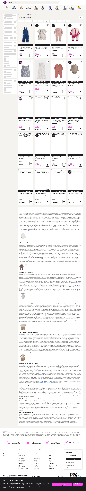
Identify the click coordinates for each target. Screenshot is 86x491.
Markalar (5, 453)
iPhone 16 (50, 458)
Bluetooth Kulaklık (37, 463)
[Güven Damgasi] (80, 477)
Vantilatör (50, 461)
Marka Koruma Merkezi (7, 452)
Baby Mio (42, 435)
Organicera (54, 434)
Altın (34, 452)
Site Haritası (20, 463)
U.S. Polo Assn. (29, 432)
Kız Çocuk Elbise (52, 453)
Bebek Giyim (15, 11)
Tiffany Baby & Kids (75, 432)
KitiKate (16, 434)
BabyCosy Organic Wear (66, 432)
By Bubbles (20, 434)
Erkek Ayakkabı (36, 465)
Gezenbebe (54, 435)
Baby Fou (26, 435)
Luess (34, 435)
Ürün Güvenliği (21, 461)
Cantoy (38, 434)
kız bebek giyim (30, 230)
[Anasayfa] (4, 11)
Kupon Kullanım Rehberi (23, 465)
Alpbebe (74, 434)
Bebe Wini (46, 435)
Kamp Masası (51, 468)
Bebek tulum (73, 285)
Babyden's (42, 434)
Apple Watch (36, 461)
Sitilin (8, 435)
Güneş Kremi (51, 463)
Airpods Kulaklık (37, 458)
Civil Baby (28, 21)
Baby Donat (46, 434)
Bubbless (78, 434)
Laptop (50, 460)
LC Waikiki (73, 435)
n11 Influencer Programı (23, 468)
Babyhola (35, 434)
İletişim (4, 455)
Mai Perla (60, 432)
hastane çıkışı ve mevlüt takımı (46, 382)
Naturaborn (38, 435)
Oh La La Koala (52, 432)
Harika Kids (16, 435)
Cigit (35, 21)
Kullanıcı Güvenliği (21, 460)
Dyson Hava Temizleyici (53, 465)
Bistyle (13, 434)
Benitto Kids (30, 435)
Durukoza (50, 435)
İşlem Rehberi (21, 458)
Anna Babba (78, 435)
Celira (70, 435)
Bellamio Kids (59, 434)
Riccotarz (70, 434)
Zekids (50, 434)
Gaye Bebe (66, 21)
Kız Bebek (21, 11)
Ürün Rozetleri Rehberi (22, 466)
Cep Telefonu (36, 468)
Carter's (4, 435)
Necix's (63, 434)
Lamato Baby (5, 434)
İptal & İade (20, 457)
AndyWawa (43, 432)
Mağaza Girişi (73, 455)
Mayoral (66, 434)
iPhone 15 (50, 452)
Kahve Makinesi (51, 466)
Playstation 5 (36, 460)
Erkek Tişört (36, 466)
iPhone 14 (35, 455)
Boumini (31, 434)
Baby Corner (59, 435)
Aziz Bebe (34, 432)
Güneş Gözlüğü (51, 457)
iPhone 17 (50, 455)
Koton (40, 21)
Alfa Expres (25, 434)
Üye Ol (19, 452)
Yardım (19, 453)
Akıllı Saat (35, 457)
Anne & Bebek (8, 11)
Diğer (46, 21)
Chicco (59, 21)
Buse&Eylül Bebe (65, 435)
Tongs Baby (11, 435)
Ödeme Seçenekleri (22, 455)
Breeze (56, 432)
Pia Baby (53, 21)
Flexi (28, 434)
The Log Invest (21, 435)
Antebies (10, 434)
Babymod (38, 432)
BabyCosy (47, 432)
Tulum (25, 11)
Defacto (21, 21)
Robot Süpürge (36, 453)
